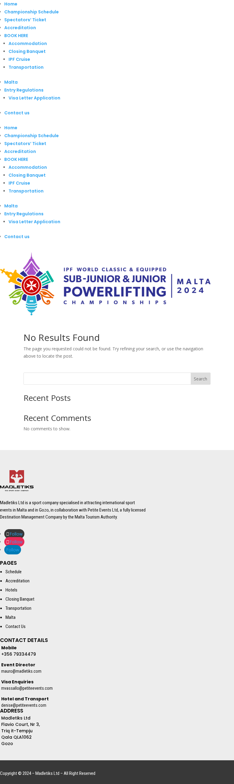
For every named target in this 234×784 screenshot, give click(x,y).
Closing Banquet (27, 51)
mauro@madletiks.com (21, 671)
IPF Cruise (19, 59)
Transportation (26, 67)
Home (10, 4)
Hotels (11, 590)
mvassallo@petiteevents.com (27, 688)
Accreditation (20, 28)
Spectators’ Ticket (25, 20)
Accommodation (28, 43)
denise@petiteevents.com (23, 705)
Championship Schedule (31, 12)
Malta (11, 82)
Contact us (17, 113)
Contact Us (15, 626)
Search (200, 379)
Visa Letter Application (34, 98)
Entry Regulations (24, 90)
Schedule (13, 571)
